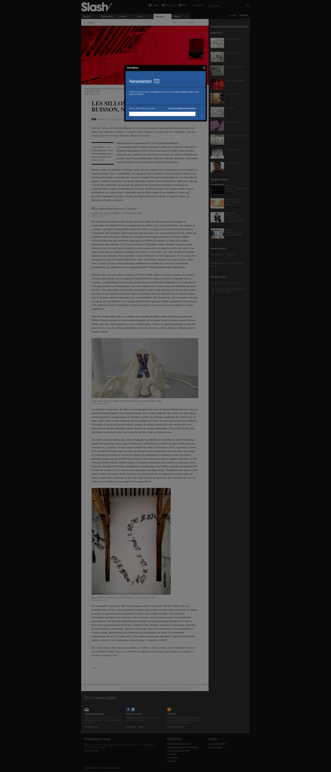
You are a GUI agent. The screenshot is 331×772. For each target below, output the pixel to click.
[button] (204, 67)
